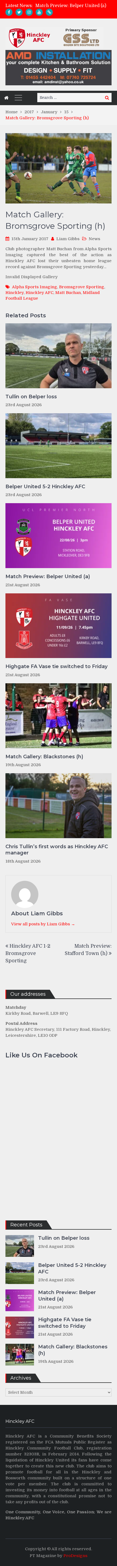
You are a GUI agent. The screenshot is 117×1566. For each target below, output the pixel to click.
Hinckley (14, 292)
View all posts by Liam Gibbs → (43, 924)
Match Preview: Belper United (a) (70, 5)
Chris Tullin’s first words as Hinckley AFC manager (56, 850)
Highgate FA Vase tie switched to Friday (56, 666)
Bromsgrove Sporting (81, 286)
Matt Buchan (68, 292)
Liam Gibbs (67, 238)
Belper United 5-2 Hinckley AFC (45, 487)
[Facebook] (9, 12)
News (94, 238)
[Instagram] (29, 12)
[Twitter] (19, 12)
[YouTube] (39, 12)
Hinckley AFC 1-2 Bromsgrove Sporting (27, 953)
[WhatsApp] (49, 12)
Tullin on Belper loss (31, 397)
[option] (73, 6)
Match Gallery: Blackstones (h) (44, 757)
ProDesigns (75, 1555)
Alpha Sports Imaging (34, 286)
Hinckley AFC (39, 292)
